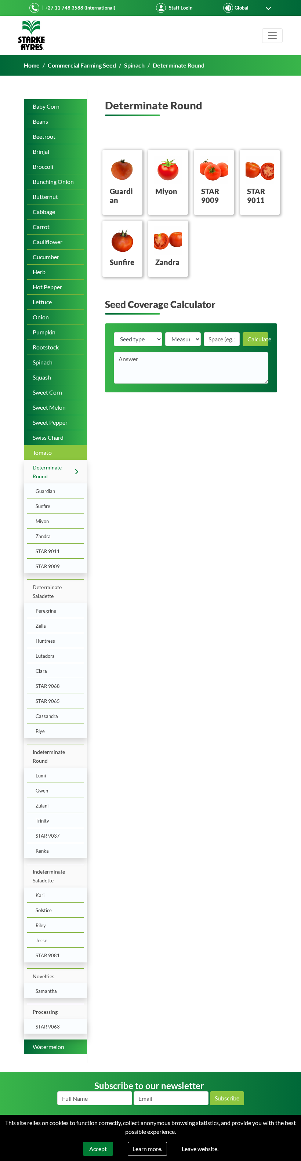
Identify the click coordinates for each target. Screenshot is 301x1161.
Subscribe (227, 1098)
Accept (98, 1148)
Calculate (257, 338)
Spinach (134, 65)
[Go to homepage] (31, 35)
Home (32, 65)
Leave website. (200, 1148)
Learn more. (147, 1148)
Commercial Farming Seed (82, 65)
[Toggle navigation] (272, 35)
